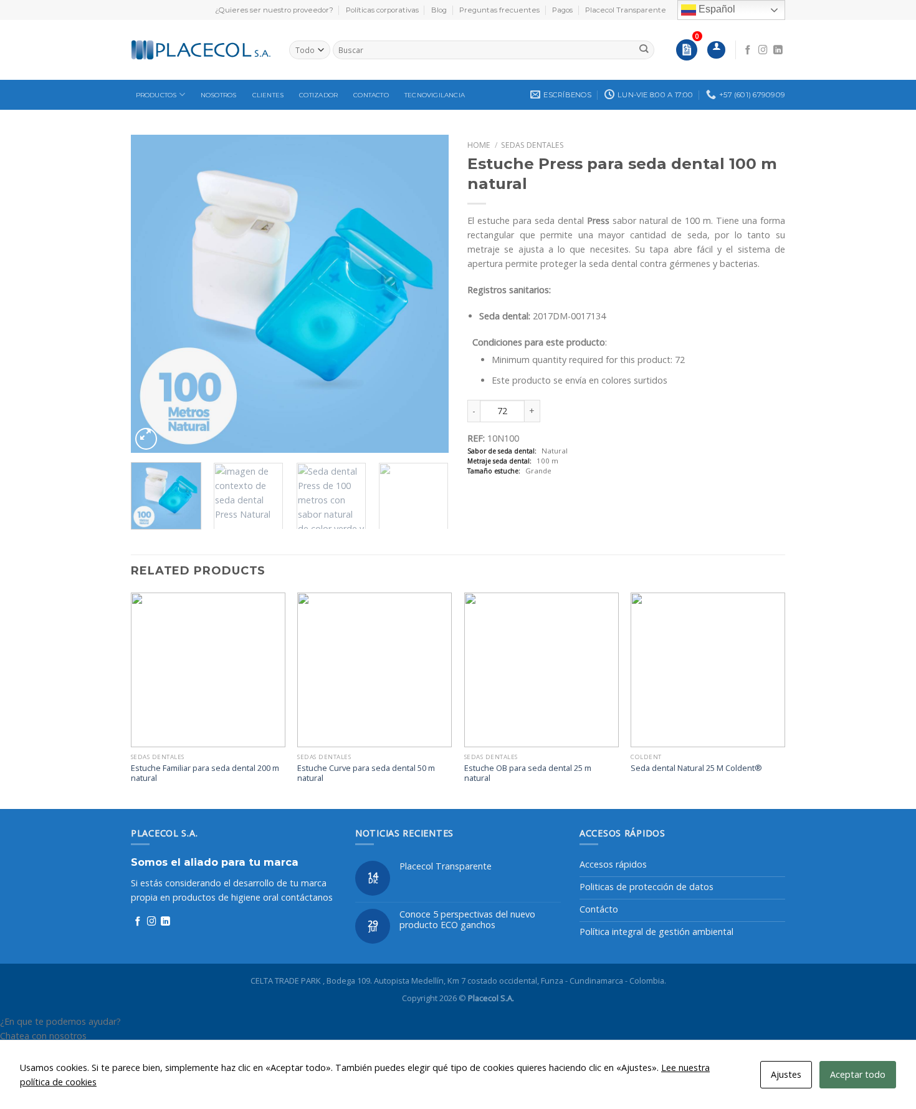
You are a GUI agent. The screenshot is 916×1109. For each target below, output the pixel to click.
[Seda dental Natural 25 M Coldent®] (708, 670)
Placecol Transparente (625, 10)
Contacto (371, 95)
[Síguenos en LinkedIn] (778, 51)
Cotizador (318, 95)
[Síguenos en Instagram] (763, 51)
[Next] (427, 294)
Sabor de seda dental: (502, 451)
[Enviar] (644, 50)
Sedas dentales (532, 145)
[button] (458, 1021)
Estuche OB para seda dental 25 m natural (527, 773)
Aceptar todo (857, 1074)
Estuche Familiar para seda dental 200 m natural (205, 773)
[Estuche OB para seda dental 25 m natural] (541, 670)
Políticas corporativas (382, 10)
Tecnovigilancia (434, 95)
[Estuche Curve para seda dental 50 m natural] (374, 670)
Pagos (562, 10)
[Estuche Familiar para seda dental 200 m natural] (208, 670)
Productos (156, 95)
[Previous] (152, 294)
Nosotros (219, 95)
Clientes (268, 95)
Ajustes (786, 1074)
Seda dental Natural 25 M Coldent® (696, 768)
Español (715, 9)
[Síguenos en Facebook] (748, 51)
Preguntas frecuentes (499, 10)
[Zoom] (146, 439)
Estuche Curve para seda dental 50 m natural (366, 773)
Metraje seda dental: (499, 461)
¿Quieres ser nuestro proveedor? (274, 10)
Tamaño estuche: (493, 471)
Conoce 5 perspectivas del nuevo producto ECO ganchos (467, 920)
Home (478, 145)
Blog (439, 10)
